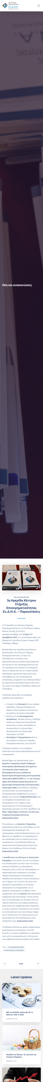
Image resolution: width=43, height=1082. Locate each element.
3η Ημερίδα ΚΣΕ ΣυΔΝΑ (16, 947)
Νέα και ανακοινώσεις (21, 597)
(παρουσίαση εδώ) (28, 797)
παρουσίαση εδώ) (10, 818)
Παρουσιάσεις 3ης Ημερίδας (15, 950)
